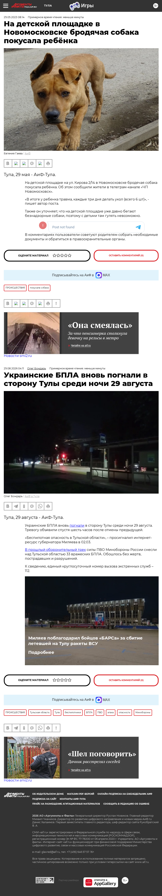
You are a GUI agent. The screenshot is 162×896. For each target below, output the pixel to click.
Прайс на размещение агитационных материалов (66, 804)
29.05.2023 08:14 (14, 17)
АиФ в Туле (32, 496)
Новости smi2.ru (18, 356)
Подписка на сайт (44, 799)
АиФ (28, 153)
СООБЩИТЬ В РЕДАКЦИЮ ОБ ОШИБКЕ (126, 804)
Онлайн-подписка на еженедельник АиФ (124, 794)
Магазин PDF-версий (80, 794)
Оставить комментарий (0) (126, 255)
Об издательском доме (48, 794)
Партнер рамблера (69, 880)
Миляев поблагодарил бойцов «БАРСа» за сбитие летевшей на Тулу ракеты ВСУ (85, 641)
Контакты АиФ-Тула (73, 799)
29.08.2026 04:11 (14, 368)
